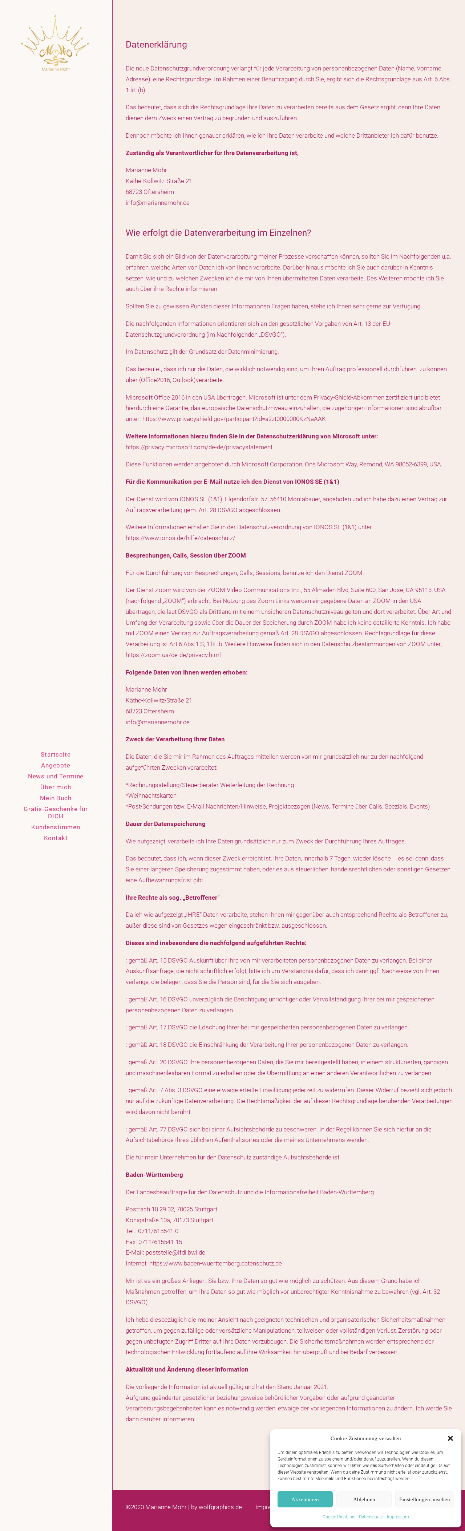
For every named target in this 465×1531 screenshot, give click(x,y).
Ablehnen (364, 1499)
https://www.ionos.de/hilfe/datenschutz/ (180, 538)
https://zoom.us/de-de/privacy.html (173, 655)
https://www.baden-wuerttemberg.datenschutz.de (215, 1263)
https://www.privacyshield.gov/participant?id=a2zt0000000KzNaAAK (234, 418)
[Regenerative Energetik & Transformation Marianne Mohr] (56, 43)
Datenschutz (371, 1516)
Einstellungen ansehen (424, 1499)
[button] (450, 1438)
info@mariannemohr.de (158, 202)
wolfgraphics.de (220, 1507)
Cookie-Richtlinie (339, 1516)
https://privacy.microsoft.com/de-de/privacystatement (199, 447)
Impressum (398, 1516)
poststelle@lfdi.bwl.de (175, 1252)
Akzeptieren (305, 1499)
